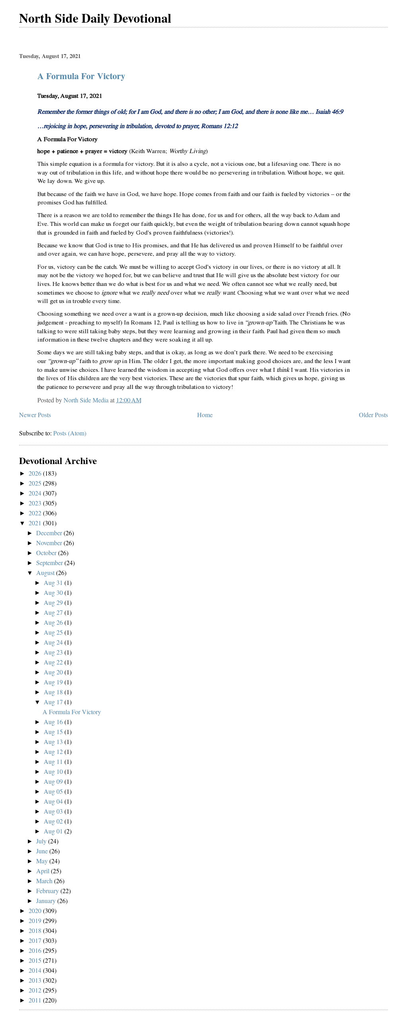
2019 (36, 920)
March (45, 880)
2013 (36, 980)
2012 (36, 990)
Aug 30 (54, 592)
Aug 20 (54, 672)
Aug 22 (54, 662)
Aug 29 (54, 602)
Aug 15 (54, 731)
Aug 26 (54, 622)
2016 (36, 950)
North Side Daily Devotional (95, 17)
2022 (36, 513)
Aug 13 (54, 741)
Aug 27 (54, 612)
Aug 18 (54, 692)
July (42, 841)
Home (205, 414)
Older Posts (373, 414)
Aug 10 (54, 771)
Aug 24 (54, 642)
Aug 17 (54, 701)
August (46, 572)
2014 (36, 970)
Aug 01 (54, 831)
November (50, 542)
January (46, 900)
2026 (36, 473)
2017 (36, 940)
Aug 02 (54, 821)
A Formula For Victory (81, 75)
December (50, 532)
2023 (36, 503)
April (43, 870)
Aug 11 (54, 761)
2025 (36, 483)
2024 (36, 493)
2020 (36, 910)
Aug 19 (54, 682)
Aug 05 (54, 791)
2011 (36, 1000)
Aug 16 (54, 721)
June (42, 851)
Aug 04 (54, 801)
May (42, 861)
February (48, 890)
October (47, 552)
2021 (36, 523)
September (50, 562)
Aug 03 (54, 811)
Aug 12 (54, 751)
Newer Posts (35, 414)
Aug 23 (54, 652)
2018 (36, 930)
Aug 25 (54, 632)
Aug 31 (54, 582)
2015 (36, 960)
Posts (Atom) (69, 433)
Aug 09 (54, 781)
